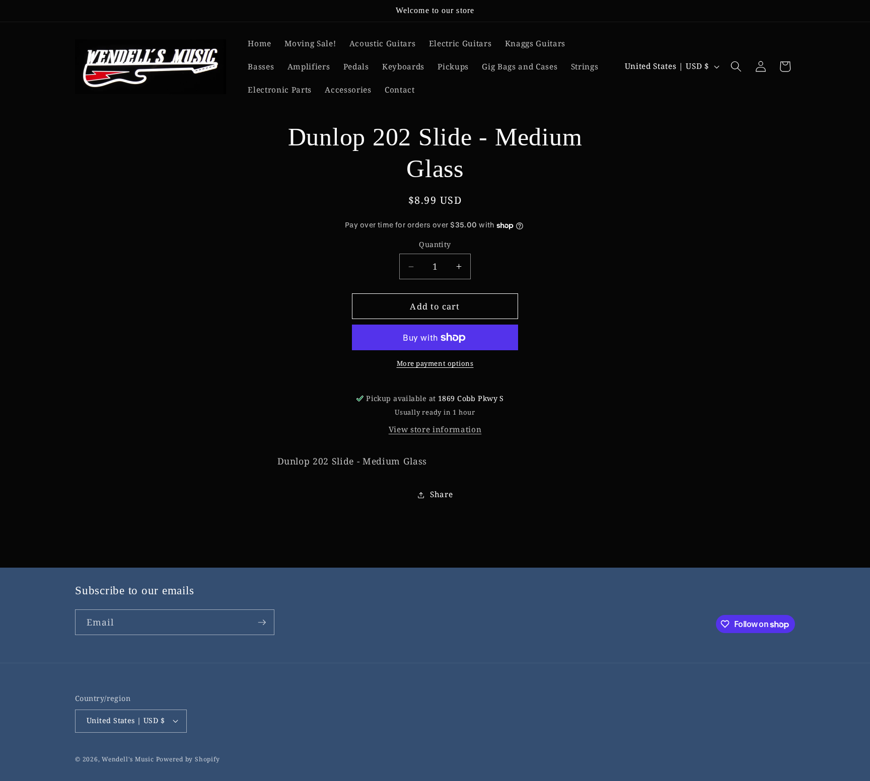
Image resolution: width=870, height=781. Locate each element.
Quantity (435, 245)
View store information (435, 430)
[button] (736, 66)
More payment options (435, 363)
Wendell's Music (128, 759)
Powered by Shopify (188, 759)
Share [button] (441, 494)
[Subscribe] (262, 622)
